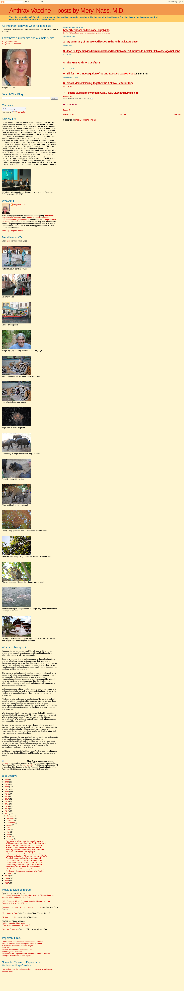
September (11, 823)
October (10, 820)
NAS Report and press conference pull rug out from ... (25, 860)
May (8, 832)
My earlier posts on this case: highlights (86, 30)
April (8, 834)
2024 (7, 782)
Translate (21, 112)
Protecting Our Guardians (12, 952)
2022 (7, 787)
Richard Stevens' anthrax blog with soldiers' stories (22, 944)
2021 (7, 789)
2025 (7, 779)
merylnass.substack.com (12, 44)
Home (123, 114)
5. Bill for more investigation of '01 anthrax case (105, 73)
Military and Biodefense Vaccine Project (17, 946)
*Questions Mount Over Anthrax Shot (17, 925)
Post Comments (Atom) (85, 120)
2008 (7, 881)
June (9, 830)
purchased (27, 765)
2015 (7, 804)
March (9, 836)
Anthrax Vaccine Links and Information (17, 950)
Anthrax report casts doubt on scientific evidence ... (25, 862)
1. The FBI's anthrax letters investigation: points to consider (87, 33)
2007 (7, 883)
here (8, 241)
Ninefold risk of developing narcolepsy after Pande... (25, 871)
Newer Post (68, 114)
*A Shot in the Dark (10, 917)
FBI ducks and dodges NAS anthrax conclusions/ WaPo (26, 856)
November (11, 818)
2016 (7, 801)
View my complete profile (12, 231)
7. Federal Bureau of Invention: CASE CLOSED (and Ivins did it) (100, 92)
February (10, 839)
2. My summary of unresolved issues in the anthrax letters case (100, 41)
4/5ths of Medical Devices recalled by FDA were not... (25, 845)
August (9, 825)
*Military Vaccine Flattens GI (13, 923)
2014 (7, 806)
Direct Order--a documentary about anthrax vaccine (22, 942)
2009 (7, 878)
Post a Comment (69, 110)
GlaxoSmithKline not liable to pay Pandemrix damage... (26, 869)
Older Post (177, 114)
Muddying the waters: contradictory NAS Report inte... (25, 850)
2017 (7, 799)
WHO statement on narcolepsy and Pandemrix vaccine (26, 843)
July (8, 827)
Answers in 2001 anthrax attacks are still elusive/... (24, 847)
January (10, 873)
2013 (7, 809)
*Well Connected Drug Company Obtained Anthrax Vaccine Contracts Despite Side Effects (26, 902)
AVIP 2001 (6, 948)
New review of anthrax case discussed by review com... (26, 841)
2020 (7, 792)
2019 (7, 794)
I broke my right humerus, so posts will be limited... (24, 865)
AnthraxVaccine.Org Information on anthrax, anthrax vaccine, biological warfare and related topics (26, 955)
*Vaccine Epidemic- (10, 929)
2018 (7, 796)
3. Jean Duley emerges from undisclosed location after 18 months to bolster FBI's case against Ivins (121, 51)
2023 (7, 784)
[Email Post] (91, 98)
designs (5, 763)
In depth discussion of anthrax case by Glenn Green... (25, 854)
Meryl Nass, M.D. (20, 205)
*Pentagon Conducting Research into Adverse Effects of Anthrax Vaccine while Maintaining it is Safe (28, 896)
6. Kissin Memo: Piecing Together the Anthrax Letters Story (98, 83)
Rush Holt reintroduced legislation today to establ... (24, 858)
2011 (7, 814)
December (11, 816)
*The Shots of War (9, 913)
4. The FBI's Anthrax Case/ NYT (81, 62)
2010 (7, 876)
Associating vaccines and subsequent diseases (23, 867)
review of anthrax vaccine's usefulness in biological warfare (25, 219)
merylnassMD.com (9, 42)
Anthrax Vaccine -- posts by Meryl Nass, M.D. (67, 10)
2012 (7, 811)
